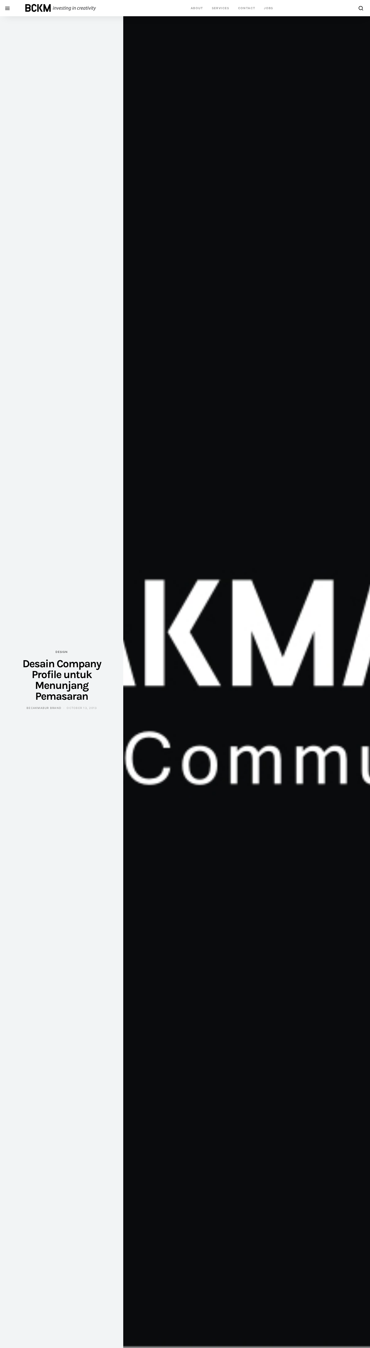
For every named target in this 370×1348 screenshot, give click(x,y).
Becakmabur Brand (44, 707)
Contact (246, 8)
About (197, 8)
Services (220, 8)
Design (62, 651)
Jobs (268, 8)
